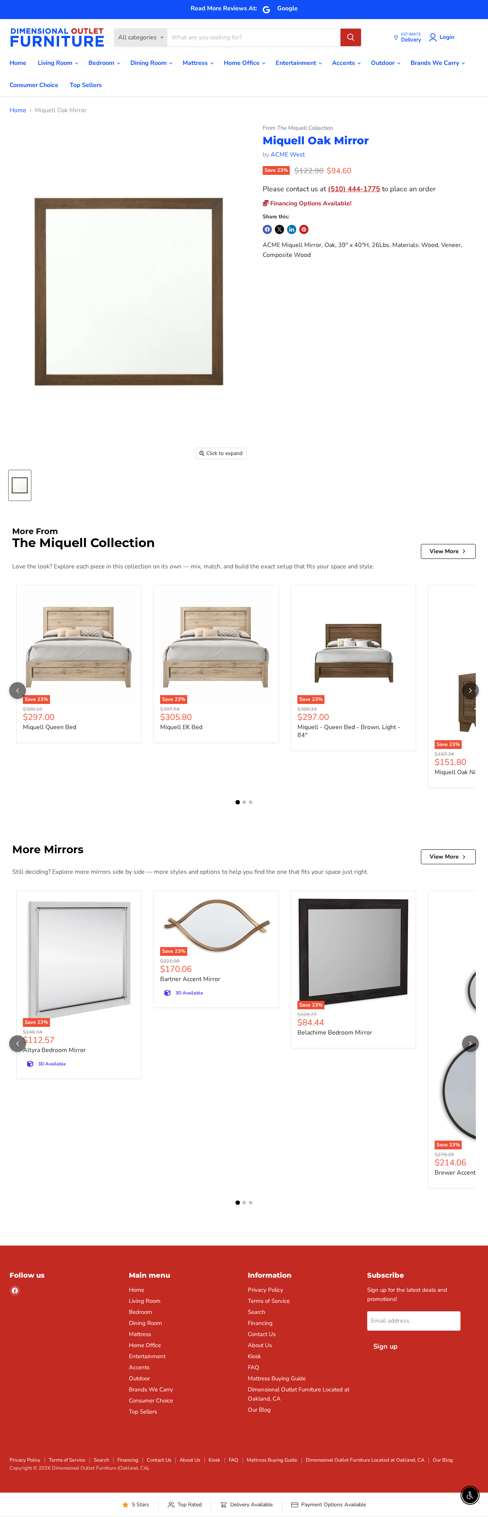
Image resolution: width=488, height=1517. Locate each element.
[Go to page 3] (250, 802)
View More (444, 551)
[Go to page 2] (244, 802)
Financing (260, 1323)
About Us (260, 1345)
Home (18, 63)
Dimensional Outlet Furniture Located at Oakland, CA (365, 1460)
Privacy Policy (265, 1290)
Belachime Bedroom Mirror (334, 1032)
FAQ (253, 1367)
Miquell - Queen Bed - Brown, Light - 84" (348, 731)
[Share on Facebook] (267, 229)
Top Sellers (86, 85)
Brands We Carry (436, 63)
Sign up (385, 1346)
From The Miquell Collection (298, 128)
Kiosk (254, 1356)
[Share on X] (279, 229)
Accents (344, 63)
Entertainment (297, 63)
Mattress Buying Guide (277, 1378)
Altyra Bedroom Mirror (54, 1050)
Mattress (196, 63)
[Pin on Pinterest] (303, 229)
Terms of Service (269, 1301)
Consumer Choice (34, 85)
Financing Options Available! (310, 203)
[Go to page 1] (237, 802)
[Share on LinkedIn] (291, 229)
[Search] (350, 37)
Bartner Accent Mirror (190, 979)
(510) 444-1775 (354, 189)
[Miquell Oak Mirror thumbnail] (20, 485)
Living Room (56, 63)
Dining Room (149, 63)
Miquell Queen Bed (49, 727)
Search (256, 1312)
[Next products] (470, 690)
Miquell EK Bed (181, 727)
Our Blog (259, 1410)
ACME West (288, 154)
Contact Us (262, 1334)
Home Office (242, 63)
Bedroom (102, 63)
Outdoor (383, 63)
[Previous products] (17, 690)
